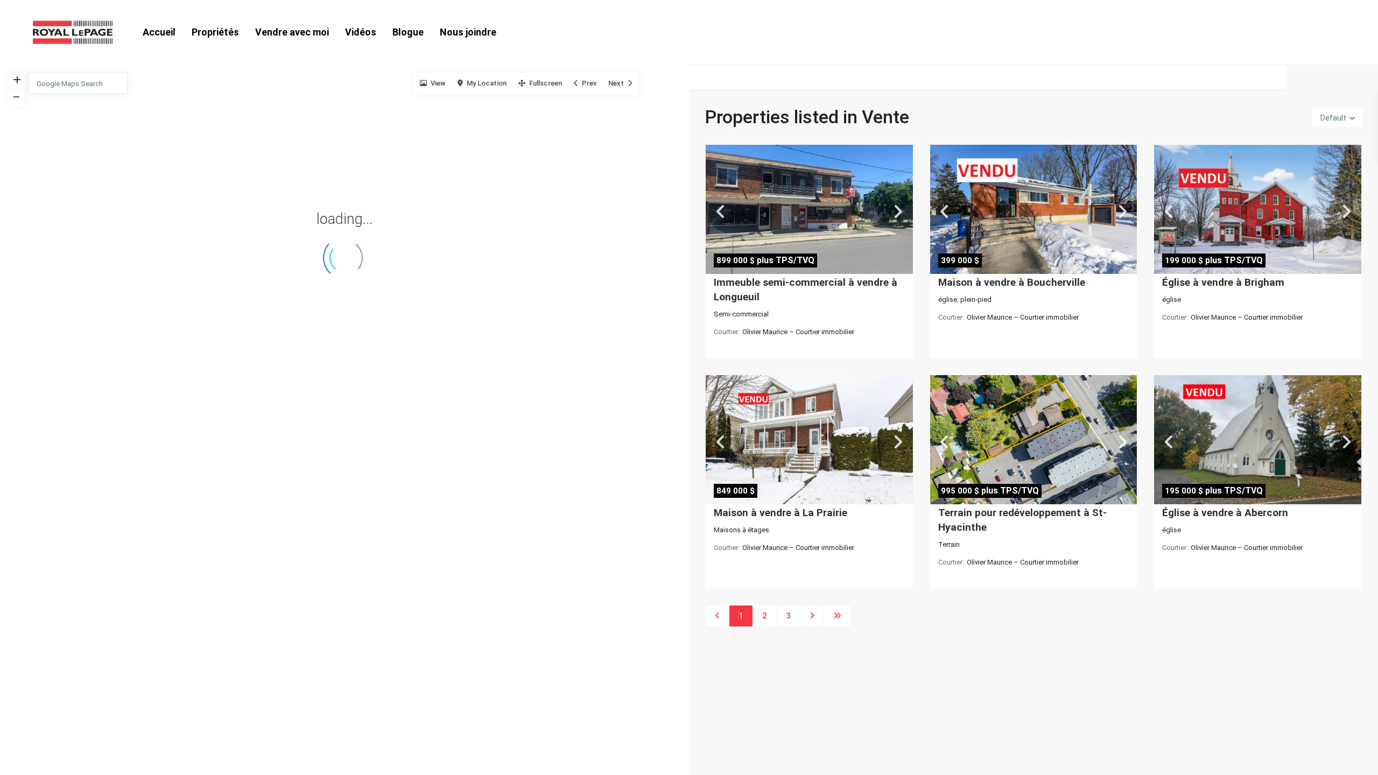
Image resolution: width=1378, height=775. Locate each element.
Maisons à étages (741, 530)
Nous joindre (468, 32)
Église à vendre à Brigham (1223, 282)
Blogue (408, 32)
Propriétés (215, 32)
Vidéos (360, 32)
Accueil (159, 32)
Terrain (949, 544)
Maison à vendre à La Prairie (780, 512)
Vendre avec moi (292, 32)
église (947, 299)
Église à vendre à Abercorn (1225, 512)
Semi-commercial (741, 314)
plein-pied (976, 299)
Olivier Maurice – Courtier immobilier (798, 332)
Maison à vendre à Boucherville (1011, 282)
